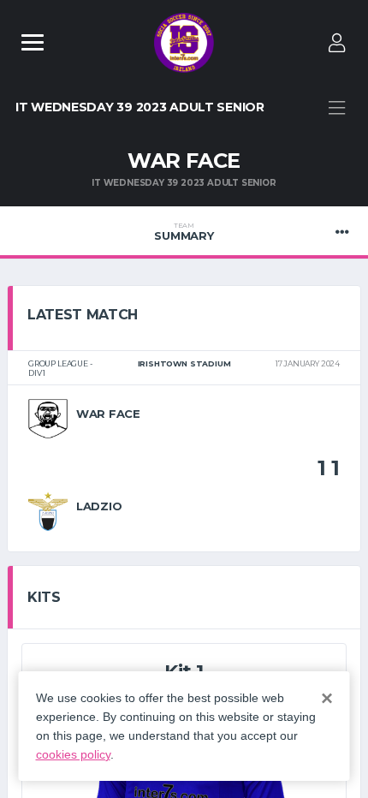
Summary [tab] (183, 232)
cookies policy (73, 754)
